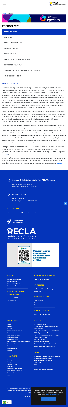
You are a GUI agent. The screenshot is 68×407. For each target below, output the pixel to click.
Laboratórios (38, 367)
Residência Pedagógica (14, 368)
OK (48, 399)
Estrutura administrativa (14, 330)
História (9, 326)
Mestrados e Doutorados (14, 286)
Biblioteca (37, 365)
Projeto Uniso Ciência (40, 337)
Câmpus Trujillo (19, 194)
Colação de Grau (12, 364)
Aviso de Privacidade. (52, 394)
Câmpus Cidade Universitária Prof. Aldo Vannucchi (33, 180)
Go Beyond (10, 360)
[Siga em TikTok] (35, 212)
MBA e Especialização (14, 283)
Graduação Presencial (14, 279)
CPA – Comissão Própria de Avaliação (18, 341)
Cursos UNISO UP (12, 298)
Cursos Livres (11, 300)
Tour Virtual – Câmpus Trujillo (43, 358)
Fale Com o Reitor (12, 339)
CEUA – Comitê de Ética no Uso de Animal (46, 330)
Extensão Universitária (14, 373)
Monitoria (10, 366)
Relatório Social (12, 348)
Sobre (9, 324)
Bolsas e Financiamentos (41, 279)
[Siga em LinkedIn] (22, 212)
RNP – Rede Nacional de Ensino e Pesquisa (47, 335)
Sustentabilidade (12, 343)
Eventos (36, 303)
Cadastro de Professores (14, 370)
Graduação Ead (12, 281)
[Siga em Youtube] (28, 212)
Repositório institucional (41, 341)
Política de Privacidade (14, 335)
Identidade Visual (12, 337)
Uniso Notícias (38, 300)
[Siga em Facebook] (8, 212)
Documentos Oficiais (13, 333)
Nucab (9, 346)
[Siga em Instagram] (15, 212)
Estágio (9, 362)
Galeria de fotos (39, 305)
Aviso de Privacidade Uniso (42, 314)
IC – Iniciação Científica (41, 324)
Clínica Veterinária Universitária (43, 369)
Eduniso (9, 350)
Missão (9, 328)
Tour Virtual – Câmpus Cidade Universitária (47, 356)
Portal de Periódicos (40, 339)
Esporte (9, 375)
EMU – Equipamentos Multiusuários (45, 333)
